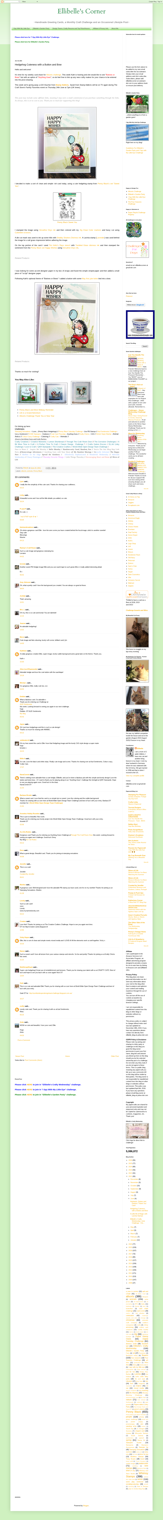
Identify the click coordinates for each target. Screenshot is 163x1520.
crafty (22, 1006)
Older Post (115, 1056)
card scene (141, 1311)
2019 (131, 1247)
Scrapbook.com (134, 505)
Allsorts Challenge (134, 191)
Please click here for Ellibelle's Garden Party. (32, 42)
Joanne (23, 623)
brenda (22, 564)
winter (140, 1479)
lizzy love (139, 1381)
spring (128, 1440)
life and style (140, 1379)
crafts (139, 1325)
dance (131, 1332)
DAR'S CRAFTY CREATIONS (134, 816)
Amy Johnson (25, 582)
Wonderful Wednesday (98, 455)
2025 (131, 1163)
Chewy (130, 524)
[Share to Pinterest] (55, 468)
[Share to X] (51, 468)
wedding (135, 1466)
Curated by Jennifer (136, 885)
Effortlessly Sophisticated (75, 455)
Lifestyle (129, 1381)
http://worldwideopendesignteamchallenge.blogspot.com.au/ (50, 993)
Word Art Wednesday (136, 433)
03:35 (22, 520)
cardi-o (128, 1313)
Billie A (22, 758)
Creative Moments (38, 442)
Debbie (22, 696)
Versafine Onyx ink (47, 230)
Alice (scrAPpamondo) (28, 669)
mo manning (143, 1390)
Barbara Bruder (26, 795)
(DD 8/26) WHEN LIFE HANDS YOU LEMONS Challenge (142, 467)
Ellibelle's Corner (82, 11)
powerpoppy (130, 1424)
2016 (131, 1257)
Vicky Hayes (24, 937)
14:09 (22, 643)
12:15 (22, 616)
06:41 (22, 877)
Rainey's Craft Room (28, 548)
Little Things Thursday (75, 457)
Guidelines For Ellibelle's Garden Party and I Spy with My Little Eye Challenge (136, 150)
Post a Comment (24, 1040)
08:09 (22, 588)
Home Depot (132, 535)
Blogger (86, 1506)
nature (129, 1400)
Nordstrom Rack (134, 555)
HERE (29, 1085)
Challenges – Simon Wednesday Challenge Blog (136, 412)
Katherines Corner (135, 900)
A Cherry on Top (134, 497)
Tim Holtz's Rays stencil (60, 245)
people (129, 1417)
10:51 (22, 602)
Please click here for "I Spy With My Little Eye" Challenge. (37, 37)
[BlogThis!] (49, 468)
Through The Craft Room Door (79, 442)
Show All (146, 488)
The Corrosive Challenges (105, 441)
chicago (143, 1318)
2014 (131, 1263)
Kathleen (23, 651)
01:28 (22, 893)
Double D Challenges (136, 461)
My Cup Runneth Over (137, 855)
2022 (131, 1173)
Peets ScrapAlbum (135, 830)
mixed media (139, 1388)
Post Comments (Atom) (33, 1060)
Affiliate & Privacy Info (100, 28)
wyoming (131, 1486)
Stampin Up (143, 1447)
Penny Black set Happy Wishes (44, 248)
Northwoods (129, 1402)
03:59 (22, 689)
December (135, 1179)
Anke (22, 1022)
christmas (130, 1320)
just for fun (130, 1372)
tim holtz (135, 1454)
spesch (141, 1438)
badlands (129, 1306)
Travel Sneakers (141, 1461)
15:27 (22, 999)
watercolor (143, 1463)
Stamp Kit (141, 1440)
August (133, 1192)
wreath (146, 1484)
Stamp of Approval (134, 804)
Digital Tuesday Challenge (137, 1340)
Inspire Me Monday (38, 449)
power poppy (137, 1422)
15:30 (22, 662)
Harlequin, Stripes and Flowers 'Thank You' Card (138, 1203)
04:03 (22, 1035)
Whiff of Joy (130, 1470)
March (133, 1234)
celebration (130, 1315)
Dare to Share (20, 449)
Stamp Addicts (62, 85)
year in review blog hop (136, 1489)
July (132, 1195)
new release (141, 1400)
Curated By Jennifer (27, 874)
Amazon (131, 500)
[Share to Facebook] (53, 468)
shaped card (140, 1431)
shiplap (128, 1433)
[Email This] (47, 468)
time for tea (144, 1454)
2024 (131, 1167)
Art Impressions (138, 1301)
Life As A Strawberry (136, 939)
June (133, 1198)
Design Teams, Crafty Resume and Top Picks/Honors (71, 28)
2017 (131, 1254)
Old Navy (131, 558)
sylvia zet (139, 1452)
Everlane (131, 529)
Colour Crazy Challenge (31, 436)
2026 (131, 1160)
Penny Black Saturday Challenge (71, 431)
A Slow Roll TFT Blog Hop (137, 902)
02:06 (22, 824)
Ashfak (22, 596)
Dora (22, 850)
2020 (131, 1244)
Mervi (22, 637)
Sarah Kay (130, 1428)
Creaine (23, 921)
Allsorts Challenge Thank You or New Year (36, 416)
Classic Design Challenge (72, 444)
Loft (129, 546)
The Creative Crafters (62, 447)
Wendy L (23, 683)
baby (143, 1304)
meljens (138, 1386)
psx (142, 1424)
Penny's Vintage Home (137, 932)
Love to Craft (30, 447)
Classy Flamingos (34, 457)
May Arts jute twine (90, 279)
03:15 (22, 488)
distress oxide (131, 1344)
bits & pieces (133, 840)
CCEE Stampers (35, 434)
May (132, 1227)
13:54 (22, 976)
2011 (130, 1273)
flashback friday (132, 1355)
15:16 (22, 944)
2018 (131, 1250)
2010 (131, 1276)
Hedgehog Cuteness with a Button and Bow (139, 1210)
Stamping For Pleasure (137, 795)
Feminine (142, 1353)
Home (67, 1056)
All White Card (141, 1294)
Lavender (100, 238)
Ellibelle (140, 748)
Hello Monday (55, 449)
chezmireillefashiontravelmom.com (137, 906)
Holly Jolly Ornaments (136, 832)
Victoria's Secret (134, 580)
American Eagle (134, 518)
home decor (144, 1365)
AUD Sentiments (26, 704)
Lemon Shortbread (56, 442)
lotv (147, 1381)
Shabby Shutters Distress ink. (69, 238)
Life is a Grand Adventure (29, 413)
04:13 (22, 540)
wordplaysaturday (132, 1484)
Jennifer (23, 864)
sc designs (141, 1428)
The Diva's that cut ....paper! (135, 385)
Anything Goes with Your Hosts (57, 452)
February (134, 1237)
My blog (23, 713)
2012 (131, 1270)
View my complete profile (135, 776)
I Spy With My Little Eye (21, 28)
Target (130, 572)
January (134, 1240)
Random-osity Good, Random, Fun (77, 449)
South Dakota (137, 1435)
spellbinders (129, 1438)
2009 (131, 1280)
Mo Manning (133, 1393)
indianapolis (129, 1369)
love (131, 1383)
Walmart (131, 583)
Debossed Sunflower (135, 837)
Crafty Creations (22, 442)
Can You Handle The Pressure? (136, 356)
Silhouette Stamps (141, 1433)
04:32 (22, 556)
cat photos (140, 1313)
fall (134, 1353)
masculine (129, 1386)
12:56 (22, 930)
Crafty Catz (54, 436)
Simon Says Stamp (103, 434)
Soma (130, 569)
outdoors (139, 1402)
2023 (131, 1170)
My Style (143, 1397)
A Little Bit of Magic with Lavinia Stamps (138, 1215)
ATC (136, 1304)
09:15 (22, 733)
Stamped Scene (133, 1443)
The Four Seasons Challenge (134, 203)
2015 (131, 1260)
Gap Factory (132, 532)
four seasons (136, 1358)
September (135, 1189)
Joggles (131, 502)
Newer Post (19, 1056)
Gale (21, 983)
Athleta (130, 521)
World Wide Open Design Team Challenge (90, 447)
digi (135, 1334)
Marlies (23, 885)
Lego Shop (132, 543)
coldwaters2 (24, 740)
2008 (131, 1283)
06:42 (22, 575)
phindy (141, 1417)
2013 (131, 1267)
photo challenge (131, 1419)
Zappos (131, 586)
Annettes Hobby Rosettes (30, 813)
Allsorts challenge (53, 75)
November (135, 1182)
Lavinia (137, 1374)
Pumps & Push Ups (135, 893)
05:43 (22, 717)
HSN (130, 538)
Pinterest (129, 296)
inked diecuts (141, 1369)
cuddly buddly (143, 1329)
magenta (142, 1383)
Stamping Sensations (22, 431)
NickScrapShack (26, 967)
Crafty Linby (133, 802)
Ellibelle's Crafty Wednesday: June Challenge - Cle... (137, 1221)
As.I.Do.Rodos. (25, 832)
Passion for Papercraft (137, 848)
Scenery (129, 1431)
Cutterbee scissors (23, 233)
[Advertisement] (55, 51)
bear (144, 1306)
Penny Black (37, 471)
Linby (22, 495)
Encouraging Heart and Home (98, 457)
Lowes (130, 549)
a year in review (132, 1291)
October (134, 1186)
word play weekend (134, 1482)
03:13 (22, 843)
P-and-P (23, 509)
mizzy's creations (131, 1390)
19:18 (22, 675)
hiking (135, 1365)
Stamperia (129, 1445)
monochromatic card (132, 1397)
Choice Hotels (133, 527)
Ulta (129, 577)
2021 (131, 1176)
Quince (130, 563)
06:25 (22, 1015)
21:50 (22, 806)
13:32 (22, 630)
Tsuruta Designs (134, 807)
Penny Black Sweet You (67, 222)
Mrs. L (22, 610)
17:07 (22, 767)
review (143, 1426)
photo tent (145, 1419)
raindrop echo (131, 1426)
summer (129, 1452)
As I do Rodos (31, 840)
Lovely (22, 901)
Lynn (22, 481)
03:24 (22, 501)
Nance (22, 951)
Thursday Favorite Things (53, 457)
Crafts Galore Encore (97, 444)
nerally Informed (102, 452)
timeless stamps (137, 1456)
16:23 (22, 751)
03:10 (22, 914)
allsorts (23, 471)
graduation (137, 1362)
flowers (145, 1355)
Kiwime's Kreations (135, 835)
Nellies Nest (132, 824)
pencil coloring (139, 1409)
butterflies (129, 1308)
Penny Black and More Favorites (136, 1414)
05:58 (22, 856)
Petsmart (131, 560)
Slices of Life (133, 870)
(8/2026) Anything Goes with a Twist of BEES (141, 363)
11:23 (22, 960)
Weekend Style (141, 1468)
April (132, 1230)
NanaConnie (24, 774)
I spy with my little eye (137, 1367)
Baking (137, 1306)
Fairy (128, 1353)
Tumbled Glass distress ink (87, 245)
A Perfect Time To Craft (47, 444)
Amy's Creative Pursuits (137, 915)
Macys (130, 552)
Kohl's (130, 541)
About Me (115, 28)
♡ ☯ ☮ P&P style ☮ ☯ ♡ (29, 516)
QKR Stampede (44, 447)
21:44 (22, 788)
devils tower (139, 1332)
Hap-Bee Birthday (134, 826)
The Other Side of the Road (136, 923)
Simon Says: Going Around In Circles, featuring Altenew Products (137, 418)
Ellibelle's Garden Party (41, 28)
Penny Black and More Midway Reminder (36, 410)
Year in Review (142, 1486)
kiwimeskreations (26, 527)
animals (30, 471)
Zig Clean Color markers (90, 230)
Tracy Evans (131, 1459)
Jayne (22, 724)
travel (142, 1459)
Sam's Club (132, 566)
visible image (130, 1463)
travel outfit (129, 1461)
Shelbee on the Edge (31, 455)
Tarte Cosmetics (134, 574)
